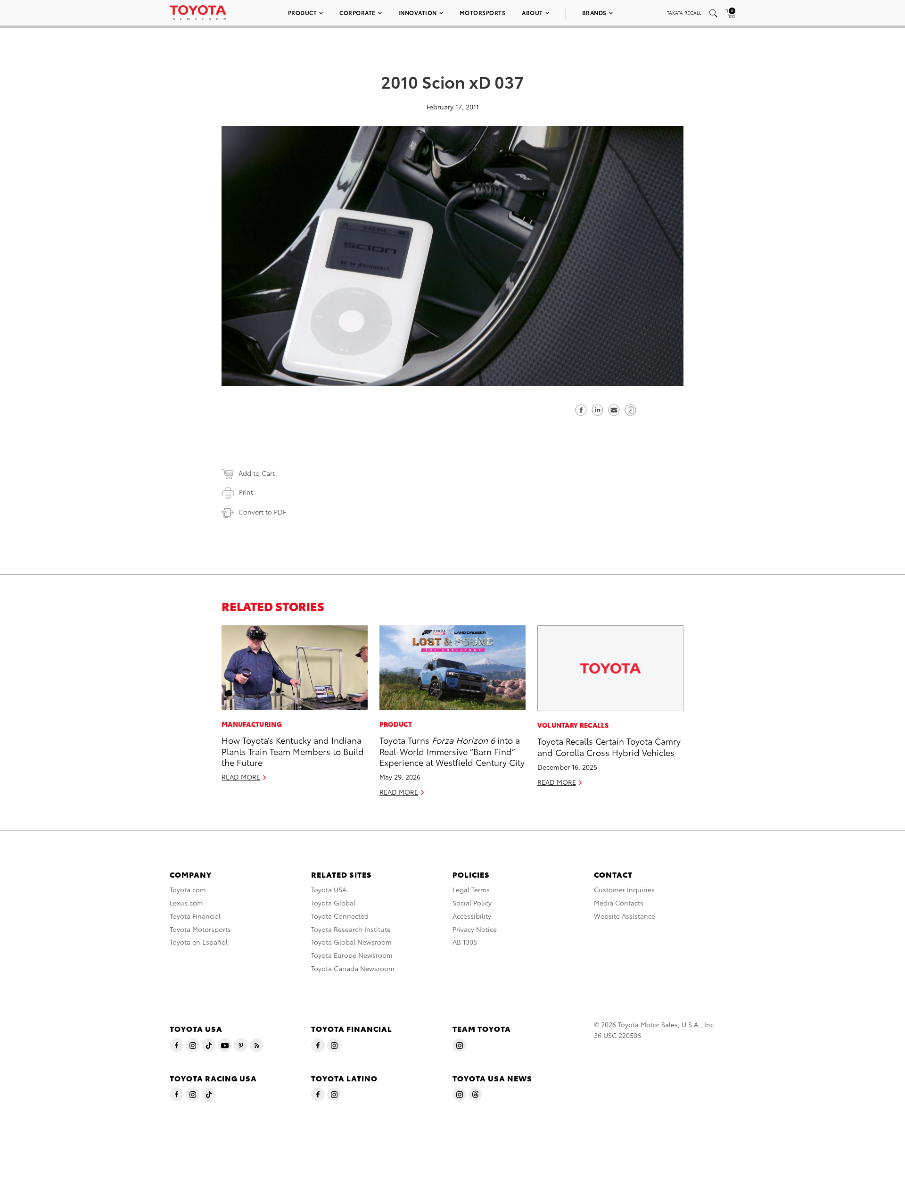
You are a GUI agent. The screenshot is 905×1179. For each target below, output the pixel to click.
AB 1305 (464, 942)
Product (302, 12)
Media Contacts (618, 902)
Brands (594, 12)
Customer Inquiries (624, 889)
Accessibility (471, 916)
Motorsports (483, 12)
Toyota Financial (195, 916)
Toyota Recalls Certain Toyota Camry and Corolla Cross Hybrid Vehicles (609, 746)
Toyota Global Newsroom (351, 942)
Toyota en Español (199, 942)
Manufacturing (252, 724)
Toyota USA (328, 889)
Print (246, 492)
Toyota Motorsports (200, 929)
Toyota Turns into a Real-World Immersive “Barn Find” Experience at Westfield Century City (452, 751)
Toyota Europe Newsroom (352, 955)
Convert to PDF (262, 511)
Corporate (357, 12)
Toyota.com (188, 889)
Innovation (417, 12)
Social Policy (472, 902)
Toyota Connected (340, 916)
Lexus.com (186, 902)
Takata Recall (684, 12)
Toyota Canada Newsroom (353, 968)
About (532, 12)
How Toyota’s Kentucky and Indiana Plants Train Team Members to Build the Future (293, 751)
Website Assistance (624, 916)
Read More (241, 776)
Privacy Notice (474, 929)
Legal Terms (471, 889)
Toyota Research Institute (351, 929)
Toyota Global (333, 902)
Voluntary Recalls (573, 725)
